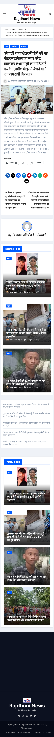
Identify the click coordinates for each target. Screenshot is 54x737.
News (48, 732)
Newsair (40, 724)
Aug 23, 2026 (33, 292)
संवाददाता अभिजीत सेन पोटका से (22, 81)
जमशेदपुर (14, 46)
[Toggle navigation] (5, 14)
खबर (6, 46)
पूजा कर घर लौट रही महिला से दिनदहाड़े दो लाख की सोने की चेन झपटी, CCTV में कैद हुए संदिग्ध (26, 333)
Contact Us (39, 732)
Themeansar (27, 728)
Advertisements (24, 732)
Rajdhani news (16, 292)
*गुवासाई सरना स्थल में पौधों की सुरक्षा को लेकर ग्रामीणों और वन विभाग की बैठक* (26, 618)
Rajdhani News (27, 18)
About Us (10, 732)
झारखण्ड (23, 46)
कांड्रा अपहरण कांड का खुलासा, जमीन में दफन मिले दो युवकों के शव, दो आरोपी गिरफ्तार (25, 285)
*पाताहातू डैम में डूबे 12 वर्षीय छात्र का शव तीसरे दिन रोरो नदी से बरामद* (25, 382)
